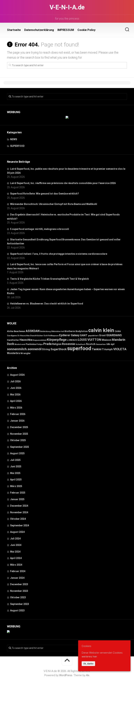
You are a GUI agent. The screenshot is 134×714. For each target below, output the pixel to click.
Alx (87, 675)
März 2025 (16, 486)
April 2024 (16, 558)
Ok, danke (88, 663)
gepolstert (93, 335)
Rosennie (68, 344)
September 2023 (19, 604)
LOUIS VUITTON (89, 339)
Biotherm (70, 331)
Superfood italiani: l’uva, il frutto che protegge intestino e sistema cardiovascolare (58, 253)
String (46, 349)
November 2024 (19, 512)
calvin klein (101, 330)
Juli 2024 (15, 538)
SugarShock (58, 349)
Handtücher (13, 340)
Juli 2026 (15, 381)
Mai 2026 (15, 394)
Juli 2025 (15, 460)
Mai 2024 (15, 551)
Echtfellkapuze (51, 335)
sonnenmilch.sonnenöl (24, 349)
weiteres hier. (89, 656)
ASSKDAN (33, 331)
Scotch (90, 344)
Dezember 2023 (19, 584)
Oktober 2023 (18, 597)
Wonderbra (13, 353)
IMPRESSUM (65, 30)
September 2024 (19, 525)
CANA (118, 331)
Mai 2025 (15, 473)
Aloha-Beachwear (16, 331)
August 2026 (17, 374)
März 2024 (16, 564)
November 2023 (19, 591)
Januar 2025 (17, 499)
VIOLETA (119, 349)
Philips (39, 344)
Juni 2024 (15, 545)
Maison (106, 339)
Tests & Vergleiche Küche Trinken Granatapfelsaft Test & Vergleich (49, 278)
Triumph (107, 349)
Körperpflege (56, 340)
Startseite (14, 30)
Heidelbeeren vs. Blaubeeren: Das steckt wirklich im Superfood (46, 303)
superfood (79, 348)
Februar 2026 (17, 414)
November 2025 (19, 433)
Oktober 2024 (18, 518)
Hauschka (26, 339)
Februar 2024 (17, 571)
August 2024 (17, 532)
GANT (83, 335)
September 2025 (19, 447)
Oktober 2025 (18, 440)
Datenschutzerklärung (39, 30)
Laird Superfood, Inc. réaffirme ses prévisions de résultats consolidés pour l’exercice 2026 (63, 183)
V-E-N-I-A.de (67, 7)
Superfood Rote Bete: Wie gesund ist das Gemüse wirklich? (44, 193)
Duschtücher (36, 335)
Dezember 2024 (19, 505)
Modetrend (19, 344)
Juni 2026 (15, 388)
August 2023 (17, 610)
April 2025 (16, 479)
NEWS (13, 139)
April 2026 (16, 401)
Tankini (96, 349)
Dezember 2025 (19, 427)
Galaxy (75, 335)
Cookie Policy (86, 30)
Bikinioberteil (57, 331)
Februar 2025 (17, 492)
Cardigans (12, 335)
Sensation (101, 344)
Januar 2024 (17, 577)
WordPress (65, 675)
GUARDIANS (114, 335)
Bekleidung (45, 331)
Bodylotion (82, 331)
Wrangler (25, 353)
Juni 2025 (15, 466)
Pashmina (31, 344)
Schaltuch (80, 344)
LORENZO (72, 340)
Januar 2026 (17, 420)
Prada (47, 344)
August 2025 (17, 453)
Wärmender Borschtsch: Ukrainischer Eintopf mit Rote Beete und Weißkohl (53, 204)
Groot (102, 335)
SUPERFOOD (17, 146)
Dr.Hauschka (23, 335)
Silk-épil (110, 344)
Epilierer (64, 335)
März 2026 (16, 407)
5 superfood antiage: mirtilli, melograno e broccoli (39, 229)
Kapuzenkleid (39, 340)
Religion (56, 344)
